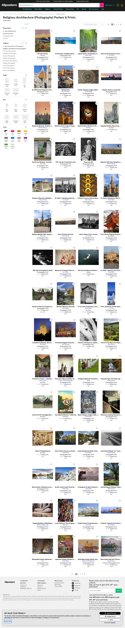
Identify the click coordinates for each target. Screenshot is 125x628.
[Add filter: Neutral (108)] (12, 144)
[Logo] (9, 5)
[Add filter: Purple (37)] (25, 137)
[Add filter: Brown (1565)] (6, 137)
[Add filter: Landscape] (7, 90)
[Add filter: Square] (16, 80)
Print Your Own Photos (43, 1)
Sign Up (119, 590)
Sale (103, 9)
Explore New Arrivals (82, 1)
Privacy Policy (7, 621)
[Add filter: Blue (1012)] (12, 137)
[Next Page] (120, 24)
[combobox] (59, 5)
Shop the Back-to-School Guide (63, 1)
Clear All (26, 24)
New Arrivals (70, 9)
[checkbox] (7, 107)
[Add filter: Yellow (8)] (25, 131)
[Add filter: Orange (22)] (19, 131)
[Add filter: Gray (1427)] (19, 137)
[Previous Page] (108, 24)
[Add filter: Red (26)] (12, 131)
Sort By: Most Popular (90, 24)
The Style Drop (27, 9)
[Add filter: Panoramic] (16, 90)
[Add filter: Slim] (24, 81)
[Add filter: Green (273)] (6, 144)
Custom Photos (58, 9)
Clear (22, 43)
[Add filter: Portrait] (7, 80)
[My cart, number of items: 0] (122, 5)
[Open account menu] (113, 5)
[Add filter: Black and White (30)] (6, 131)
